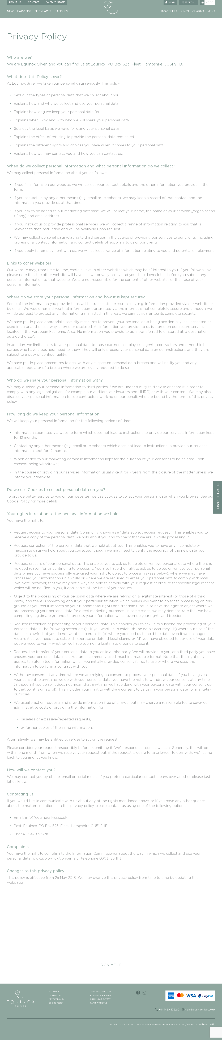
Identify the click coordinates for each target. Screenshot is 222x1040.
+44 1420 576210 (168, 1010)
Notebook (54, 991)
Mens (211, 11)
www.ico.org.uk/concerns (53, 858)
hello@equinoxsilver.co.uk (199, 1010)
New (10, 11)
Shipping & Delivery (100, 999)
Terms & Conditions (100, 991)
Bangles (61, 11)
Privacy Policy (56, 999)
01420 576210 (57, 2)
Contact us (55, 995)
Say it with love (98, 1003)
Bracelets (169, 11)
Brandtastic (208, 1025)
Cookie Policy (56, 1003)
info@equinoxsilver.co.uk (46, 817)
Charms (198, 11)
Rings (185, 11)
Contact (34, 2)
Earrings (24, 11)
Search (189, 2)
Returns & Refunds (100, 995)
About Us (15, 2)
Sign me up (111, 965)
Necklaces (43, 11)
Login (171, 2)
